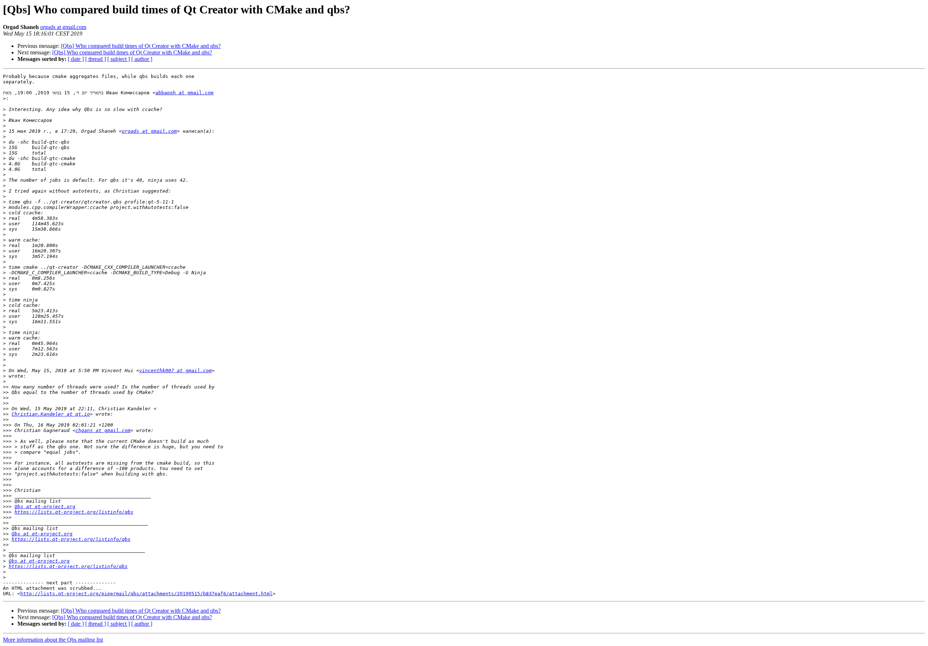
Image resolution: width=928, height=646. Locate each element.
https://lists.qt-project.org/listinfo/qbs (73, 512)
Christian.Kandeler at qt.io (51, 414)
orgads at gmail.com (63, 27)
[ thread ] (95, 59)
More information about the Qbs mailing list (53, 640)
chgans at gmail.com (102, 430)
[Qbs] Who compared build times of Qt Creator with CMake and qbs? (141, 46)
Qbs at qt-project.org (44, 506)
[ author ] (141, 59)
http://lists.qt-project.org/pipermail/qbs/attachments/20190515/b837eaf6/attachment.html (146, 593)
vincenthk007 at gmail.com (175, 370)
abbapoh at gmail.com (185, 92)
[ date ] (76, 59)
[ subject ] (118, 59)
